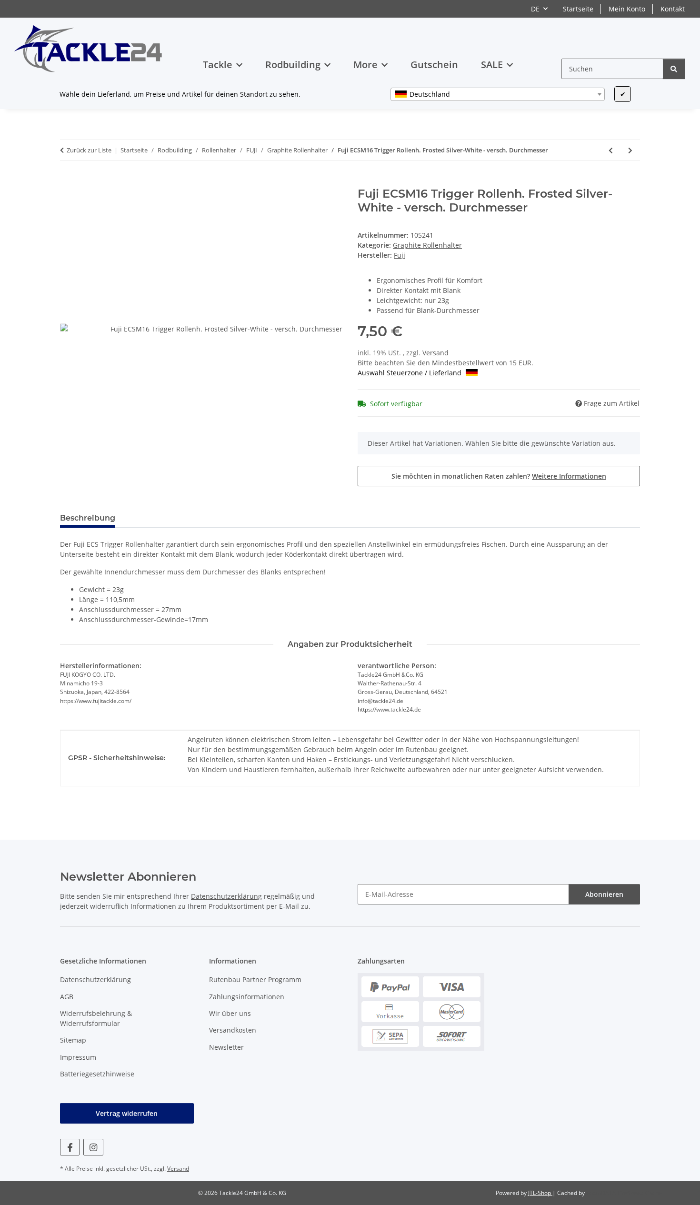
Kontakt (672, 8)
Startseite (578, 8)
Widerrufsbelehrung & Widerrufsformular (96, 1018)
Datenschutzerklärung (226, 896)
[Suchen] (674, 69)
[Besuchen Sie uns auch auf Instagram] (93, 1147)
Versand (435, 352)
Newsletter (226, 1047)
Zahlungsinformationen (246, 996)
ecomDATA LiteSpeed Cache (624, 1193)
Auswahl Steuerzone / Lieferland (410, 372)
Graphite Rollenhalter (427, 245)
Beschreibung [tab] (87, 517)
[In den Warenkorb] (67, 182)
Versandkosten (232, 1029)
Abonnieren (604, 894)
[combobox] (497, 94)
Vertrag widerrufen (127, 1113)
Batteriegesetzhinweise (97, 1073)
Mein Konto (627, 8)
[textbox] (497, 94)
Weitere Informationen (569, 476)
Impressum (78, 1057)
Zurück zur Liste (89, 150)
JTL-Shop (540, 1193)
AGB (66, 996)
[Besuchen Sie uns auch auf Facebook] (70, 1147)
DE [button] (535, 8)
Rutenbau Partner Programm (255, 979)
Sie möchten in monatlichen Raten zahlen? (498, 476)
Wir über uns (230, 1013)
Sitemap (73, 1039)
